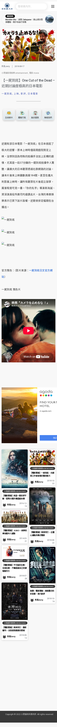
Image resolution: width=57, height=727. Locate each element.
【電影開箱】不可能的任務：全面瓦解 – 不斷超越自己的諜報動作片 (14, 568)
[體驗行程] (22, 113)
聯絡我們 (48, 118)
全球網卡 (9, 118)
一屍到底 (7, 93)
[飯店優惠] (35, 113)
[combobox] (28, 6)
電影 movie (34, 73)
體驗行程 (22, 118)
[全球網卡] (9, 113)
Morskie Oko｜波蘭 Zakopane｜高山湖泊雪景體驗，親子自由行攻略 (24, 21)
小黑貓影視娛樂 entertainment (15, 73)
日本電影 (33, 93)
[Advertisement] (28, 679)
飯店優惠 (35, 118)
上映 (16, 93)
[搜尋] (44, 6)
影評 (23, 93)
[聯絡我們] (48, 113)
